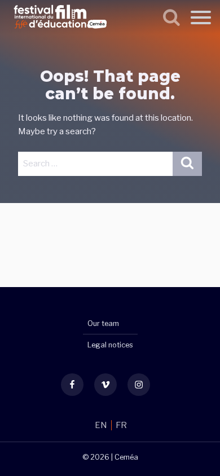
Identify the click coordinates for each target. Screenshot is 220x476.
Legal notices (110, 345)
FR (121, 425)
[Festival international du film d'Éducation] (60, 30)
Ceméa (126, 457)
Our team (103, 323)
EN (102, 425)
